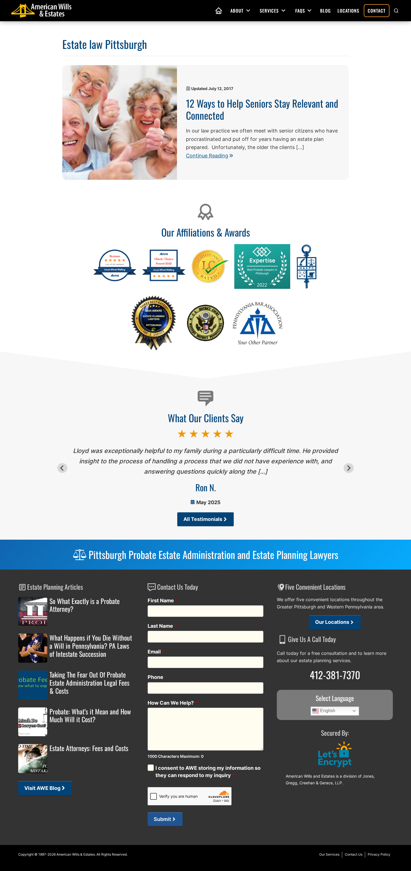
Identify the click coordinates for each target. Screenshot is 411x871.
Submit (162, 819)
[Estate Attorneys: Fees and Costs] (32, 758)
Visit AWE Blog (42, 788)
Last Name (162, 626)
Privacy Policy (379, 854)
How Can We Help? (173, 703)
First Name (163, 600)
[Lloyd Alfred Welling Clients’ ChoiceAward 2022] (163, 280)
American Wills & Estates (75, 854)
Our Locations (332, 622)
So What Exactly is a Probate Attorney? (84, 605)
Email (156, 652)
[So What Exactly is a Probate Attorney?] (32, 611)
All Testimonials (202, 519)
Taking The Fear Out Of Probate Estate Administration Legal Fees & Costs (89, 683)
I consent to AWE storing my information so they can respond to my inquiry (208, 771)
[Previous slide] (62, 468)
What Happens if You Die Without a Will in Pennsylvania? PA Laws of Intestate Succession (90, 646)
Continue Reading (207, 156)
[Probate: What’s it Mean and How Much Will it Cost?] (32, 722)
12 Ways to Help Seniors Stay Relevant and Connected (262, 109)
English (327, 710)
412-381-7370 (335, 674)
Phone (155, 677)
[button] (396, 10)
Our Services (329, 854)
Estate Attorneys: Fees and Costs (88, 748)
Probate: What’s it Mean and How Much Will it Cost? (90, 715)
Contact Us (353, 854)
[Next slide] (348, 468)
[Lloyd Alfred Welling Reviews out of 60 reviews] (114, 280)
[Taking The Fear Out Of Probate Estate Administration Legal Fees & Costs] (32, 685)
